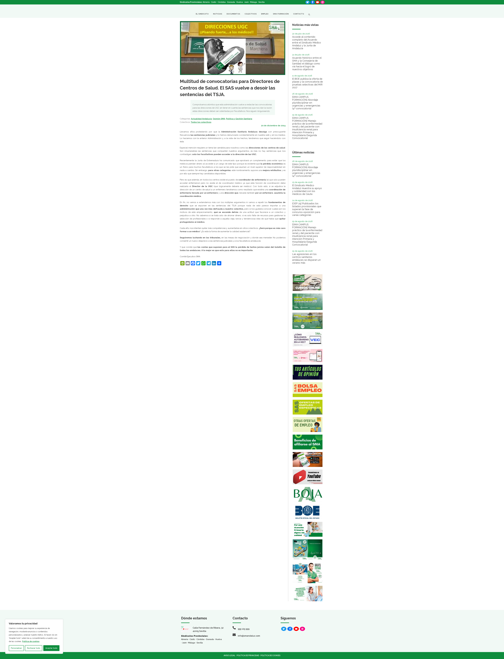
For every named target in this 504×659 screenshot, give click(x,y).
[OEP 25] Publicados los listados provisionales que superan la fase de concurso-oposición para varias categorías (306, 209)
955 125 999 (244, 629)
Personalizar (16, 648)
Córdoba (222, 2)
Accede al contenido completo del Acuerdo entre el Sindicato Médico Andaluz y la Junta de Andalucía (306, 42)
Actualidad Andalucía (201, 119)
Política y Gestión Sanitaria (239, 119)
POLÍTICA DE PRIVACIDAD (248, 655)
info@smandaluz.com (249, 636)
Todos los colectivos (201, 122)
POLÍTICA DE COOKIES (270, 655)
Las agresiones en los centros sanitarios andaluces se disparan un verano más (306, 258)
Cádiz (213, 2)
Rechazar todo (33, 648)
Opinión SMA (219, 119)
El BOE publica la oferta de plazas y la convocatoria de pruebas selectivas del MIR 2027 (307, 83)
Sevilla (261, 2)
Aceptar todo (51, 648)
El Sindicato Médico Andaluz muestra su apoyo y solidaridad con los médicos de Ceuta (307, 189)
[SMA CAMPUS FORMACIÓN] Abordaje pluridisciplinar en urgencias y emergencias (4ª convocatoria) (306, 103)
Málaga (253, 2)
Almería (206, 2)
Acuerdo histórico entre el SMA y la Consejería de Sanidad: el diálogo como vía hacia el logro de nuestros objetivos (306, 63)
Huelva (239, 2)
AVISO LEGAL (229, 655)
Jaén (246, 2)
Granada (231, 2)
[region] (34, 636)
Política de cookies (30, 641)
